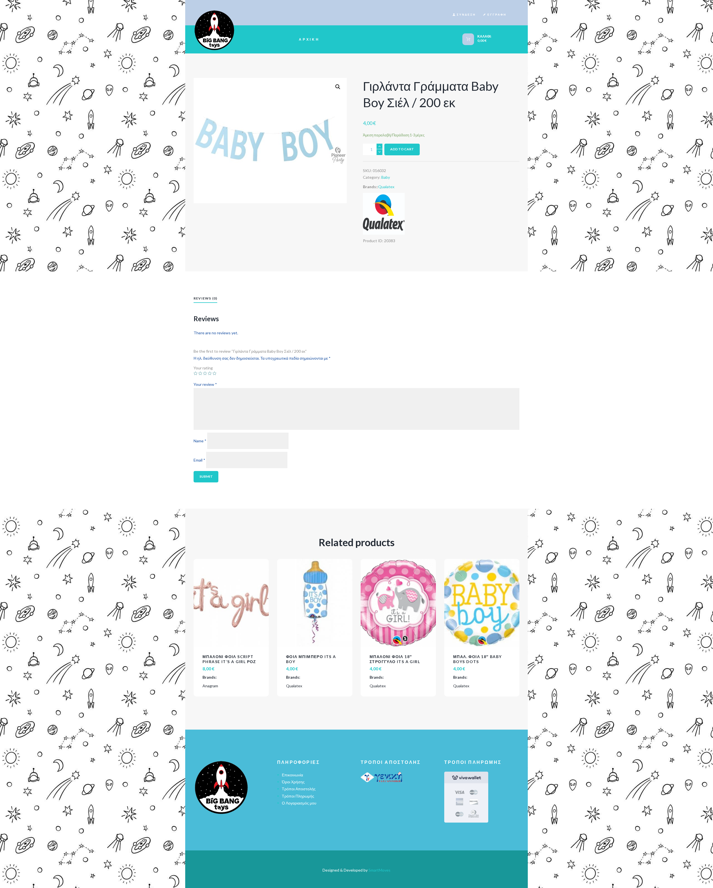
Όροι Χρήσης (293, 781)
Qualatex (386, 186)
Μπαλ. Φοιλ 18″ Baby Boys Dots (477, 659)
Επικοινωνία (292, 774)
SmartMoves (379, 870)
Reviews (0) (205, 298)
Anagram (210, 685)
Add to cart (402, 149)
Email (199, 459)
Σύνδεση (466, 14)
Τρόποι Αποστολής (299, 788)
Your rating (203, 367)
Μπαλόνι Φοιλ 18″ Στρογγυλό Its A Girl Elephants (395, 661)
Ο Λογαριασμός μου (299, 803)
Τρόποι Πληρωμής (298, 796)
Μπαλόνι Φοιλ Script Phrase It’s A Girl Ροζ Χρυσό (229, 661)
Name (200, 440)
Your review (205, 384)
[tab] (205, 299)
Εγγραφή (496, 14)
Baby (385, 177)
